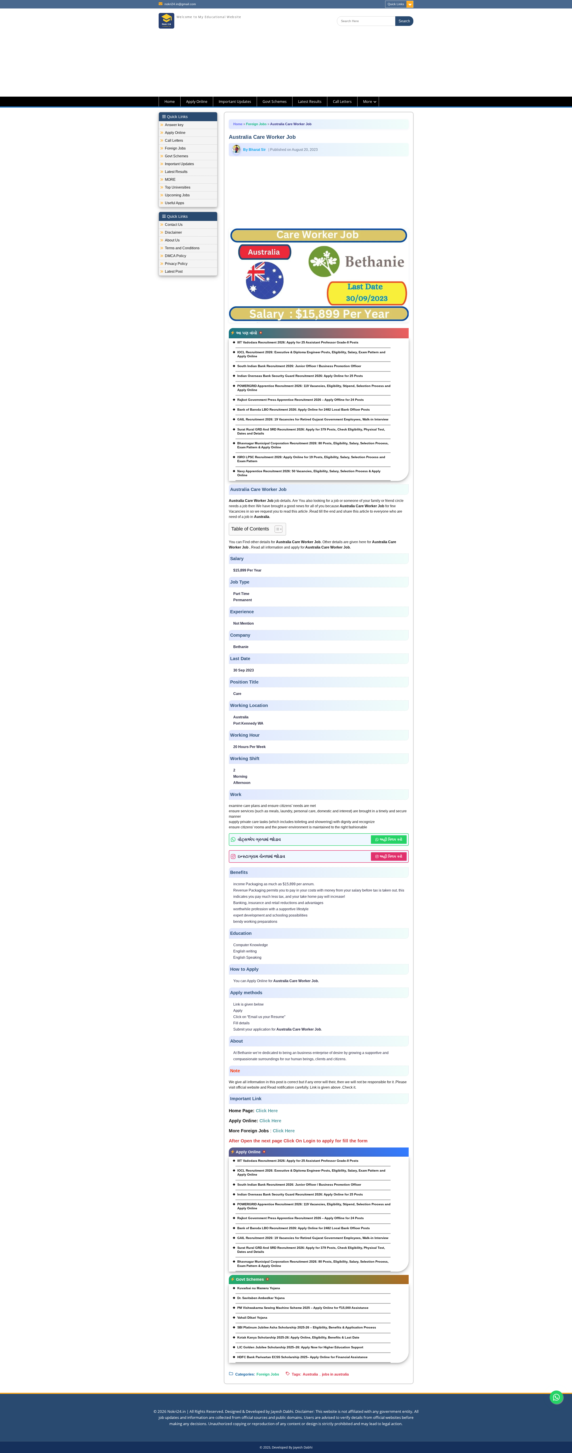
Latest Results (310, 101)
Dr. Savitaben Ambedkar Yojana (261, 1298)
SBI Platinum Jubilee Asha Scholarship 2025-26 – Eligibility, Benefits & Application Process (306, 1327)
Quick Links (396, 4)
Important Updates (235, 101)
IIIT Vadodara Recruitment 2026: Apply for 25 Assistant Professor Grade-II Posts (297, 342)
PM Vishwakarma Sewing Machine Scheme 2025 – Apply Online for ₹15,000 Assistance (302, 1308)
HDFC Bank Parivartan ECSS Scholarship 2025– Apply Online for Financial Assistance (302, 1357)
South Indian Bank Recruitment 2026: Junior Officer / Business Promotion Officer (299, 366)
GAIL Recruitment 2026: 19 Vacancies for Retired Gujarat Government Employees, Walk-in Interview (312, 419)
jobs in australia (335, 1374)
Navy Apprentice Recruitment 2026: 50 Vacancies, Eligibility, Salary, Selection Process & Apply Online (309, 473)
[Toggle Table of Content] (276, 529)
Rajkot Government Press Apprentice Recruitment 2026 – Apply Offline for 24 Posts (300, 399)
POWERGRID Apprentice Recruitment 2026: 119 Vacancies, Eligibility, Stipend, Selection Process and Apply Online (314, 388)
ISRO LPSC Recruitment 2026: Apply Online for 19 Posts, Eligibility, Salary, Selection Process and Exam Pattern (311, 459)
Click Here (267, 1110)
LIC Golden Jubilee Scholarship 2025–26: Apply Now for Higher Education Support (300, 1347)
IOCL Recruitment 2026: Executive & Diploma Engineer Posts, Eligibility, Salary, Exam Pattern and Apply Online (311, 354)
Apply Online (196, 101)
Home (169, 101)
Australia (310, 1374)
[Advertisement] (286, 65)
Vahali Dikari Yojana (252, 1317)
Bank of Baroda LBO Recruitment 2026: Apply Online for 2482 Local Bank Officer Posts (303, 409)
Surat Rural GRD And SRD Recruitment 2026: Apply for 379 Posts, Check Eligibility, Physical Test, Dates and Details (311, 431)
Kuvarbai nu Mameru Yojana (258, 1288)
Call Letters (342, 101)
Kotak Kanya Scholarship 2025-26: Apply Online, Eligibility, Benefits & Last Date (298, 1337)
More (367, 101)
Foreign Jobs (256, 124)
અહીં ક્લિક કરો (391, 839)
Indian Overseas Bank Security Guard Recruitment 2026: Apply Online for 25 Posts (300, 376)
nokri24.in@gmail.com (180, 4)
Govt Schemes (275, 101)
